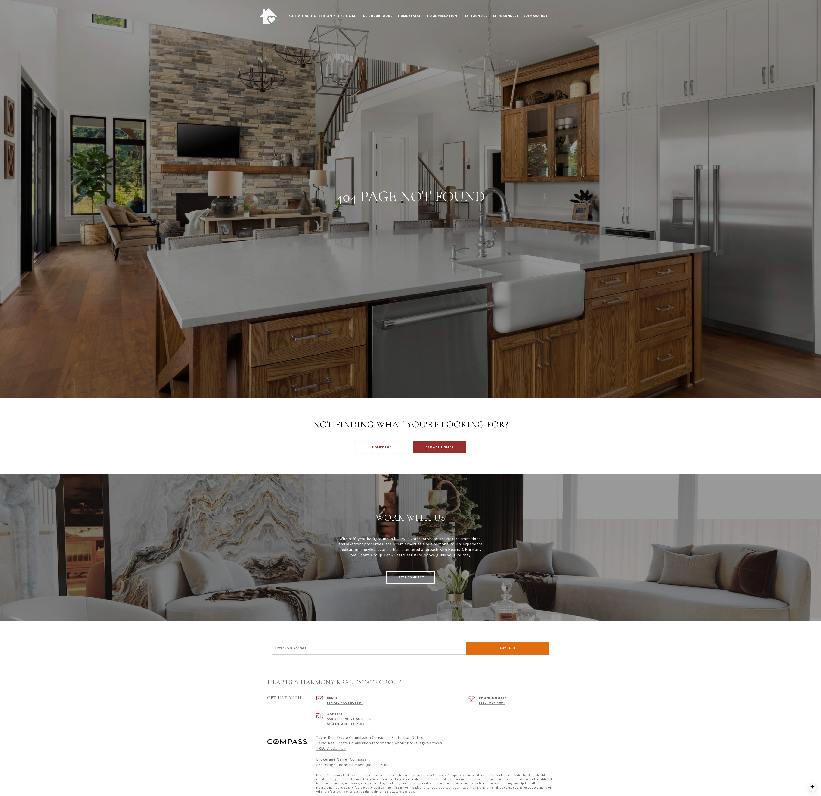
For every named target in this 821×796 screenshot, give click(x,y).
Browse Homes (439, 447)
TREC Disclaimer (331, 748)
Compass (454, 775)
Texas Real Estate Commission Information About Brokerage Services (379, 743)
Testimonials (475, 16)
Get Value (507, 648)
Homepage (381, 447)
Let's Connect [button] (411, 577)
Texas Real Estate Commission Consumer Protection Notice (369, 737)
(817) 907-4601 (492, 702)
